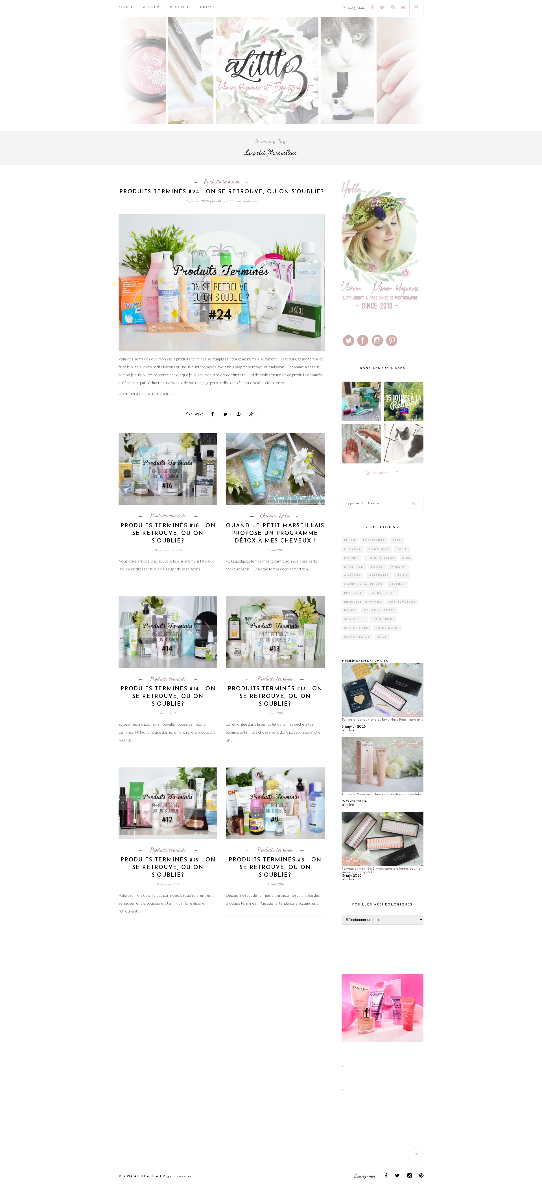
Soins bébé (354, 619)
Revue (284, 515)
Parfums (398, 584)
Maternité (378, 575)
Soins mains (388, 628)
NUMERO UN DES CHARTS (366, 661)
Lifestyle (353, 567)
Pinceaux (353, 593)
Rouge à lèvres (379, 610)
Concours (379, 549)
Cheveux (268, 515)
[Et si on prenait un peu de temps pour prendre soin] (361, 443)
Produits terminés (221, 181)
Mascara (352, 575)
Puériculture (402, 602)
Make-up (398, 567)
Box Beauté (374, 540)
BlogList (179, 7)
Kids (406, 558)
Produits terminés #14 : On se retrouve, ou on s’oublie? (168, 696)
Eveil (402, 549)
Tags (381, 637)
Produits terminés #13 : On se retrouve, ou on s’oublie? (275, 696)
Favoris (351, 558)
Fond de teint (380, 558)
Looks (377, 567)
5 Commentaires (245, 201)
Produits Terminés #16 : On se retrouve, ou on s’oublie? (168, 533)
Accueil (127, 7)
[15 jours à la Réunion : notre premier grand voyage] (403, 401)
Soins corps (356, 628)
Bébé (397, 540)
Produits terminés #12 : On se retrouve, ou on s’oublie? (168, 867)
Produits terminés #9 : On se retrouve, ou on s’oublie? (275, 867)
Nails (402, 575)
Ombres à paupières (363, 584)
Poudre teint (383, 593)
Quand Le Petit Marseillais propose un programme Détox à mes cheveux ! (275, 533)
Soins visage (357, 637)
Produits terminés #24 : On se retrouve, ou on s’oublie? (221, 192)
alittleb (222, 201)
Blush (349, 540)
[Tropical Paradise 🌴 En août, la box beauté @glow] (361, 401)
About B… (152, 7)
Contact (206, 7)
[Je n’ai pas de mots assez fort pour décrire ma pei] (403, 443)
